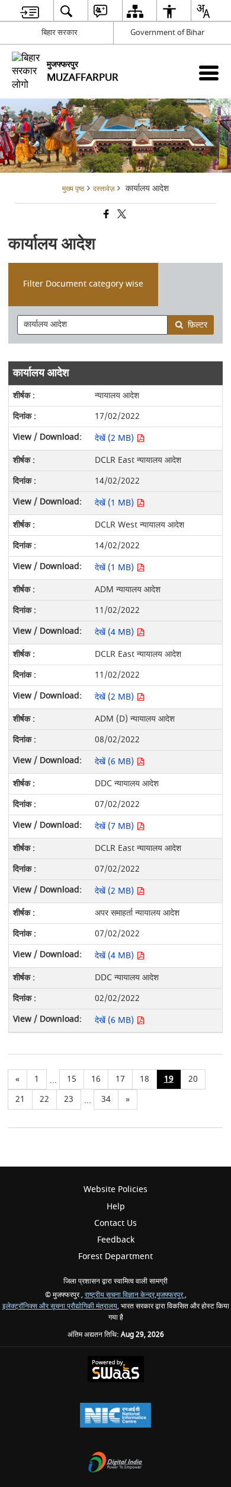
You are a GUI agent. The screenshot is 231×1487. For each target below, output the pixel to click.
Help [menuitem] (116, 1206)
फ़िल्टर (197, 325)
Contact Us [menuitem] (115, 1223)
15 (71, 1079)
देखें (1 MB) (115, 503)
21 (20, 1099)
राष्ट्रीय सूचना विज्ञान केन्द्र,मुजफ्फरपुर (135, 1295)
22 (44, 1099)
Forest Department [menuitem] (115, 1256)
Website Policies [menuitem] (115, 1189)
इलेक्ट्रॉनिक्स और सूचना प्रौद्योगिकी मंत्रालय (59, 1306)
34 (106, 1099)
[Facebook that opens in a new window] (105, 216)
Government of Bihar (167, 32)
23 (68, 1099)
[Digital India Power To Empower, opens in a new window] (115, 1463)
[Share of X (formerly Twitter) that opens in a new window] (120, 216)
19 (169, 1079)
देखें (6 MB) (115, 761)
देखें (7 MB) (115, 826)
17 (120, 1079)
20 (193, 1079)
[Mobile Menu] (208, 72)
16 (96, 1079)
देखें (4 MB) (115, 632)
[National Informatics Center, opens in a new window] (115, 1417)
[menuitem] (29, 11)
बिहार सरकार (59, 32)
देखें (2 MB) (115, 438)
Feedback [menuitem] (115, 1240)
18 (144, 1079)
